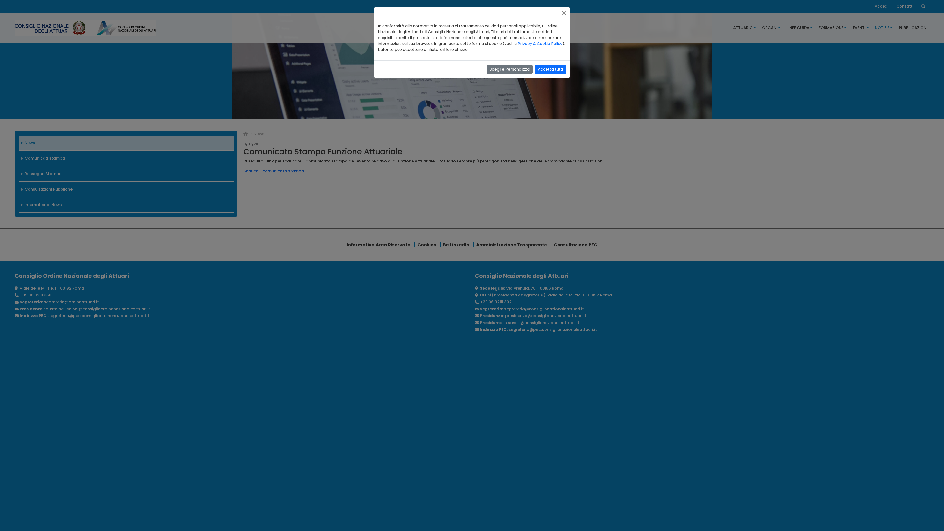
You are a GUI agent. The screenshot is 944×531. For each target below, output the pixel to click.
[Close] (564, 13)
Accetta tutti (550, 69)
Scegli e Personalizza (510, 69)
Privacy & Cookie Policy (540, 43)
